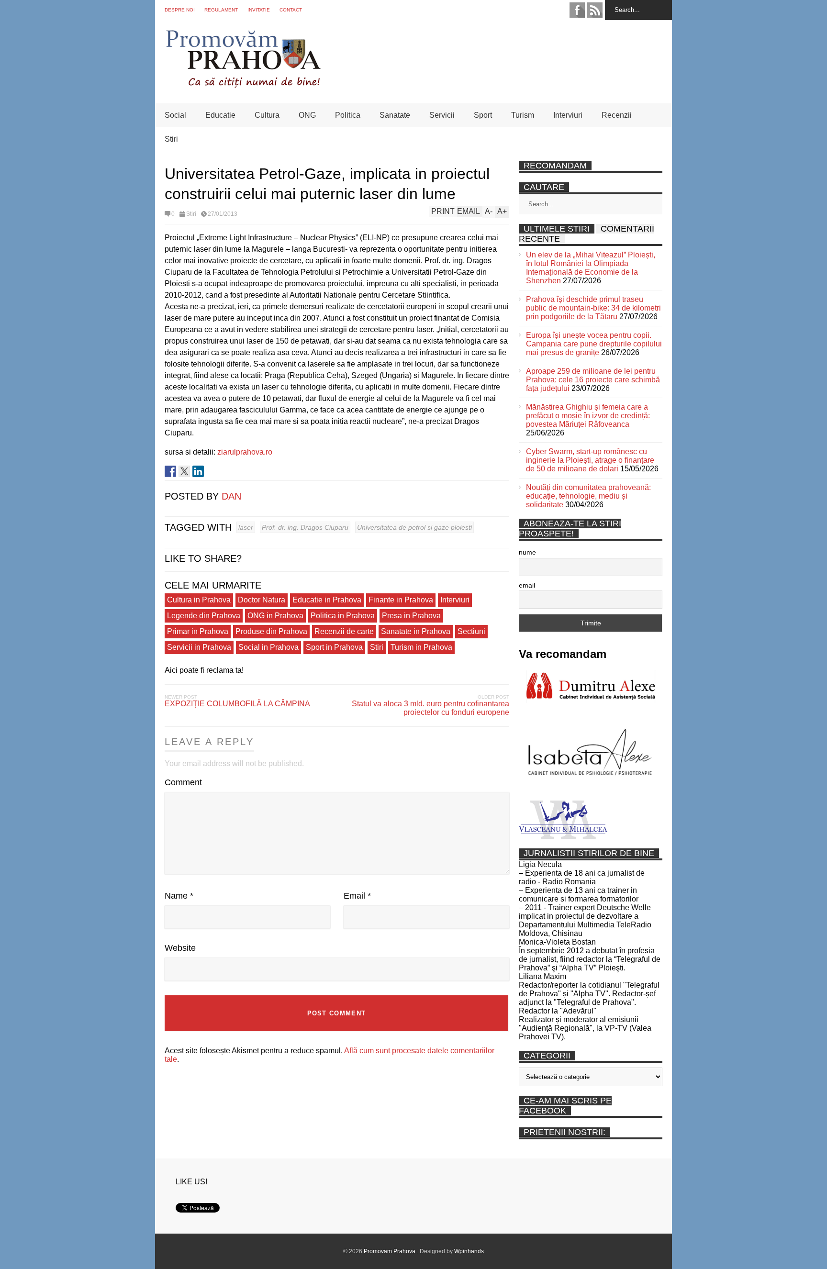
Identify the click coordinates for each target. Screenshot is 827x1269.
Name (179, 896)
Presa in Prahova (411, 616)
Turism (522, 115)
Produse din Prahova (271, 631)
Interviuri (567, 115)
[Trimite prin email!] (212, 471)
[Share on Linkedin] (198, 471)
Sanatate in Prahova (415, 631)
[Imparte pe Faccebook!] (170, 471)
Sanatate (395, 115)
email (527, 585)
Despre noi (180, 9)
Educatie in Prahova (326, 600)
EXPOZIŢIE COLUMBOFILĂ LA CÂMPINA (237, 704)
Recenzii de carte (344, 631)
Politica (347, 115)
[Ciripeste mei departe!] (184, 471)
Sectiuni (471, 631)
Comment (183, 782)
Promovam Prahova (390, 1251)
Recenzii (617, 115)
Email (357, 896)
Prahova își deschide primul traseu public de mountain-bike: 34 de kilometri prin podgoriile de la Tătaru (593, 308)
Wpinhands (469, 1251)
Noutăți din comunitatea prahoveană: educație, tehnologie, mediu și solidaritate (588, 496)
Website (180, 948)
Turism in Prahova (421, 647)
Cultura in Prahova (199, 600)
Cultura (267, 115)
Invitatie (258, 9)
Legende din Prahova (203, 616)
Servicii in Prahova (199, 647)
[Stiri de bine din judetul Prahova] (243, 85)
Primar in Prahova (197, 631)
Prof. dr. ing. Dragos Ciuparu (305, 527)
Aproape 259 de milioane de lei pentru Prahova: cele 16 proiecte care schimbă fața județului (593, 379)
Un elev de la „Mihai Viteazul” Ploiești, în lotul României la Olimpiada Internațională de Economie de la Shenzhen (590, 268)
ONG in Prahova (275, 616)
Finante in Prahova (401, 600)
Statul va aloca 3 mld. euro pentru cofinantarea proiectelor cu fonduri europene (430, 708)
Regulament (221, 9)
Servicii (442, 115)
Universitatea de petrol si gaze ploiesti (414, 527)
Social (175, 115)
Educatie (220, 115)
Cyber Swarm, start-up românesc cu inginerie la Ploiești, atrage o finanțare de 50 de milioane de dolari (590, 460)
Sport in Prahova (334, 647)
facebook (577, 10)
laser (245, 527)
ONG (307, 115)
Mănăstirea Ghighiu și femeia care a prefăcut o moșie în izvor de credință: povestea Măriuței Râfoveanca (588, 415)
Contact (290, 9)
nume (527, 552)
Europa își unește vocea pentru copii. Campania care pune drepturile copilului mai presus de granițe (594, 343)
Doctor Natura (261, 600)
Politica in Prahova (343, 616)
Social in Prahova (268, 647)
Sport (483, 115)
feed (595, 10)
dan (231, 496)
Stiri (171, 139)
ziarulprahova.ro (244, 452)
